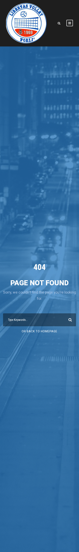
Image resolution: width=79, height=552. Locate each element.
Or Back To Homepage (39, 331)
